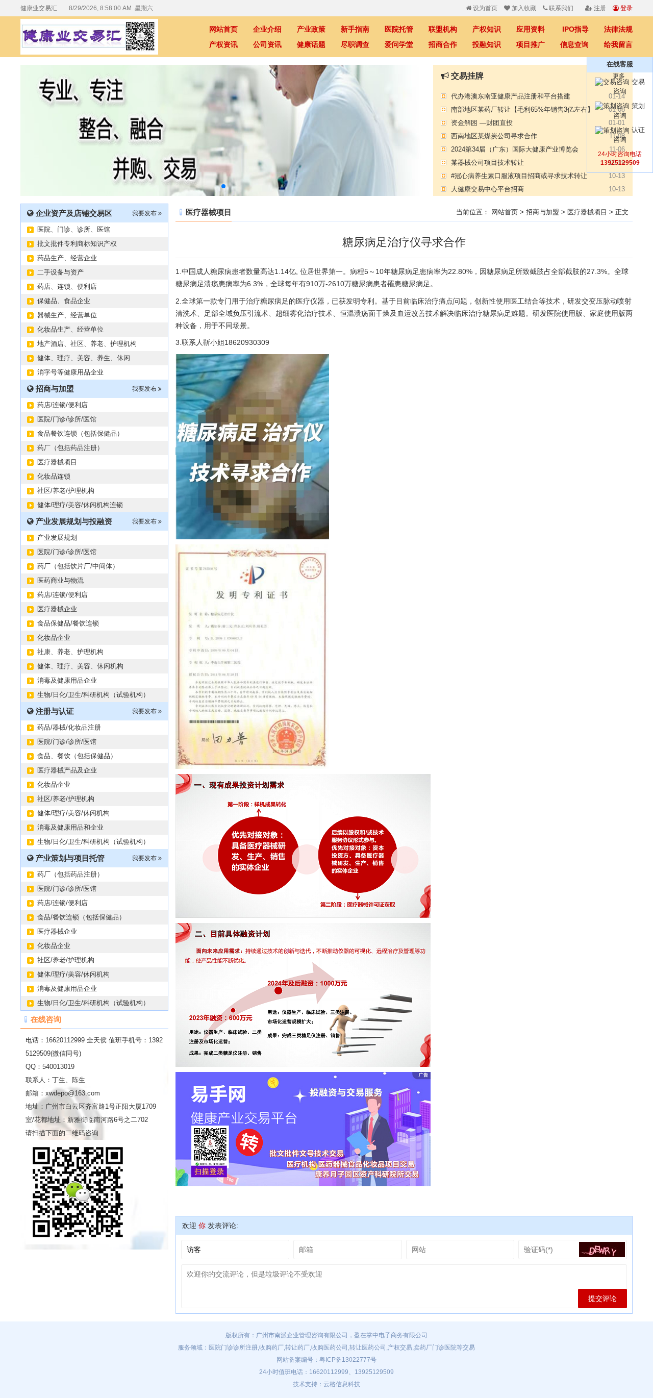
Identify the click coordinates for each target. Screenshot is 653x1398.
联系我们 (560, 8)
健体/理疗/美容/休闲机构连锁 (80, 505)
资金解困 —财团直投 (482, 119)
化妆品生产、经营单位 (70, 329)
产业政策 (311, 29)
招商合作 (443, 44)
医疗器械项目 (57, 462)
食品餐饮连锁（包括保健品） (80, 433)
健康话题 (311, 44)
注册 (599, 8)
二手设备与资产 (60, 272)
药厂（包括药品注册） (70, 448)
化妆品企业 (53, 637)
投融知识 (486, 44)
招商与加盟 (542, 212)
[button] (223, 186)
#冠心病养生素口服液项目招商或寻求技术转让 (519, 172)
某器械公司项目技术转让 (487, 159)
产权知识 (486, 29)
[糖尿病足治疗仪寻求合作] (96, 37)
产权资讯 (223, 44)
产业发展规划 (57, 537)
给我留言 (618, 44)
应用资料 (530, 29)
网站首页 (223, 29)
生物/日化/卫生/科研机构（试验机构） (93, 694)
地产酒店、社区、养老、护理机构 (87, 343)
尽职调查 (355, 44)
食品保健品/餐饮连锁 (68, 623)
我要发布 (145, 213)
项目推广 (530, 44)
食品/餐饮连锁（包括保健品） (81, 917)
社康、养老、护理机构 (70, 652)
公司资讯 (267, 44)
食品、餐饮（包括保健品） (77, 756)
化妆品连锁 (53, 476)
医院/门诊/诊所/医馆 (66, 419)
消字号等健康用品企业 (70, 372)
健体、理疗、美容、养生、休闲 (83, 358)
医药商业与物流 (60, 580)
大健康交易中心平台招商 (487, 185)
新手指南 (355, 29)
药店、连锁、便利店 (67, 286)
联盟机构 (443, 29)
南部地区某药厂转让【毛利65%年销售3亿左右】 (522, 106)
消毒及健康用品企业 (67, 680)
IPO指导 (575, 29)
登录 (626, 8)
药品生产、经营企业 (67, 258)
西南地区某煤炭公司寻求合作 (494, 132)
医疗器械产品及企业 (67, 770)
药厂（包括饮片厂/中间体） (78, 566)
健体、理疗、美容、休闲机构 (80, 666)
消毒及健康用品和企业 (70, 827)
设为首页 (484, 8)
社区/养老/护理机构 (65, 490)
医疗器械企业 (57, 609)
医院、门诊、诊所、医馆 (73, 229)
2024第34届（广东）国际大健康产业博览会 (515, 145)
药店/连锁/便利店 (62, 405)
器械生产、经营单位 (67, 315)
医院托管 (399, 29)
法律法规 (618, 29)
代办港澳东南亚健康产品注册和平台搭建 (510, 92)
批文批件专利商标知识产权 (77, 243)
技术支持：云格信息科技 (326, 1384)
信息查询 (574, 44)
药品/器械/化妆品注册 (69, 727)
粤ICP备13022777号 (347, 1359)
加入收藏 (523, 8)
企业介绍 (267, 29)
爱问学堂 (399, 44)
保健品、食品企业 (63, 301)
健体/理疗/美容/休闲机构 (73, 813)
